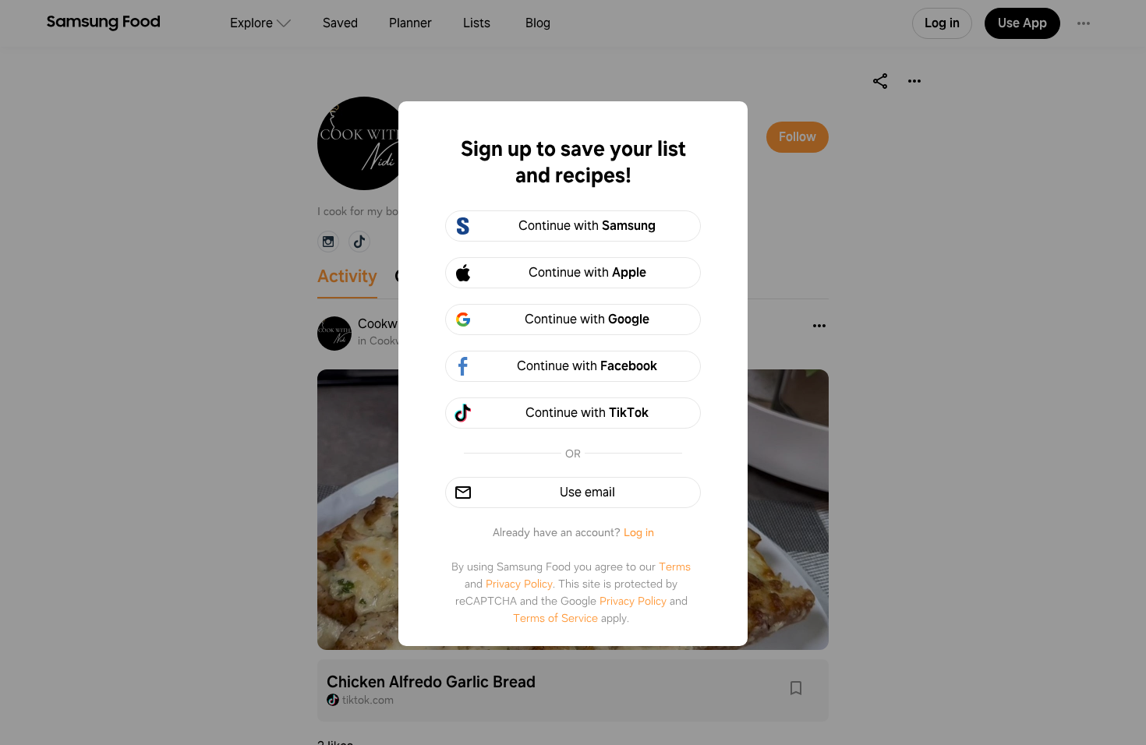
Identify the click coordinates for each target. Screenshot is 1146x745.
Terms (675, 567)
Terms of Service (555, 618)
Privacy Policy (519, 584)
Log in (639, 532)
